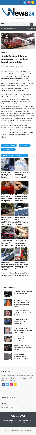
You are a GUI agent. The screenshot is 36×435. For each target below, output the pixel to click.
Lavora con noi (26, 420)
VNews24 (18, 416)
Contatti (22, 423)
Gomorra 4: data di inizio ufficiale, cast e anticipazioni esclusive (23, 347)
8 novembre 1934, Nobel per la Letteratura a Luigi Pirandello (23, 294)
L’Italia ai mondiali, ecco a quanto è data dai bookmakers (22, 321)
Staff (19, 420)
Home (3, 273)
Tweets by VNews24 (8, 397)
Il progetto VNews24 (9, 420)
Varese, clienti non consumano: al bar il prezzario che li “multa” (21, 356)
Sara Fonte (10, 66)
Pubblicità (14, 423)
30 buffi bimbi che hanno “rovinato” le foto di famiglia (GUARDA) (23, 313)
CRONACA (4, 53)
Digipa (30, 430)
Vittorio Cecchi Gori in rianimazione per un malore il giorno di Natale (23, 330)
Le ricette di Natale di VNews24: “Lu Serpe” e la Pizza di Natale (22, 339)
